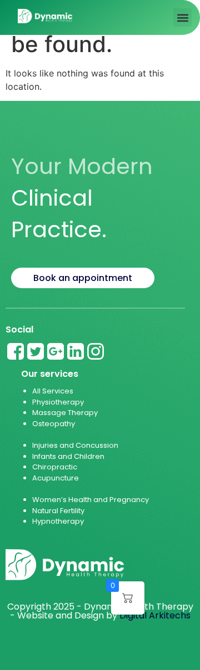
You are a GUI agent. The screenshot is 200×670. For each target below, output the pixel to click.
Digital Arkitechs (155, 615)
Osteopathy (53, 423)
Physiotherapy (58, 402)
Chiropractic (54, 467)
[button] (182, 17)
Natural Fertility (59, 510)
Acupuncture (55, 478)
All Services (52, 391)
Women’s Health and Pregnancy (90, 499)
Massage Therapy (65, 412)
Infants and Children (68, 456)
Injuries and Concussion (75, 445)
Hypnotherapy (58, 521)
